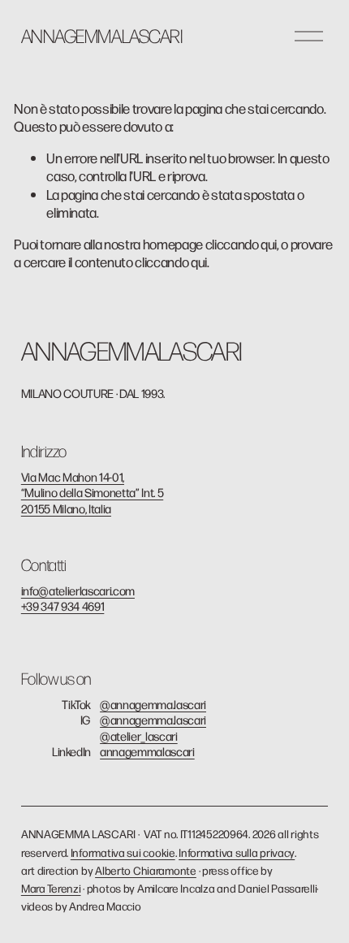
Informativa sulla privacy (237, 852)
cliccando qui (241, 244)
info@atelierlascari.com (78, 590)
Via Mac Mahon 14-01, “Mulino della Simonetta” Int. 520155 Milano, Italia (92, 492)
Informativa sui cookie (123, 852)
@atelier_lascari (139, 735)
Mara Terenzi (51, 888)
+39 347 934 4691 (63, 605)
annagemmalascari (147, 751)
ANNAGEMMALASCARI (101, 35)
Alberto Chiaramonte (145, 870)
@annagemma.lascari (153, 704)
